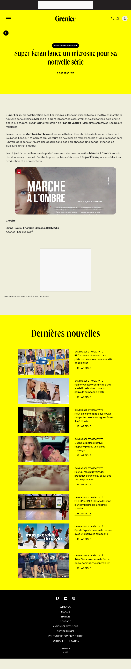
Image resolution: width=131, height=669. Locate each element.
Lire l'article (83, 368)
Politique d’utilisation (65, 641)
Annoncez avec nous (65, 626)
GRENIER (65, 648)
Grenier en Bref (65, 631)
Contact (65, 621)
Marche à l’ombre (45, 118)
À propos (65, 607)
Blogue (65, 611)
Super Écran (14, 114)
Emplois (65, 616)
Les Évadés (57, 114)
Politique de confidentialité (65, 636)
